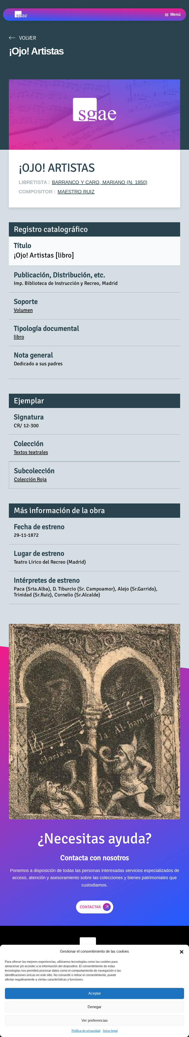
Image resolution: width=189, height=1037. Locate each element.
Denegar (94, 1007)
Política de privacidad (86, 1031)
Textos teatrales (31, 452)
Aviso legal (110, 1031)
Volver (27, 38)
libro (19, 336)
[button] (181, 951)
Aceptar (94, 993)
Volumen (23, 310)
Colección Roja (30, 479)
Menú (175, 14)
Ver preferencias (94, 1020)
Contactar (90, 907)
